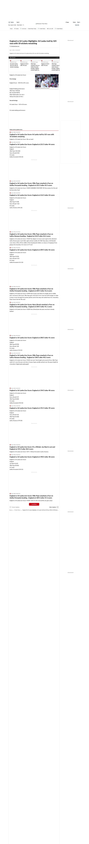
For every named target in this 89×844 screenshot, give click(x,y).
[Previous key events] (56, 57)
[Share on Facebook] (49, 50)
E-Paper (67, 22)
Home (11, 28)
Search (18, 22)
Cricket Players (60, 28)
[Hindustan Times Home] (41, 23)
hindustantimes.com (15, 46)
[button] (11, 22)
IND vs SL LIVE (50, 28)
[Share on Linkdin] (56, 50)
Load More (34, 504)
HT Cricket (16, 28)
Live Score (24, 28)
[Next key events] (58, 57)
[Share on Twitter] (53, 50)
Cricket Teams (42, 28)
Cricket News (17, 510)
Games (74, 22)
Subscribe (77, 25)
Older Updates (52, 507)
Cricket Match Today (32, 28)
